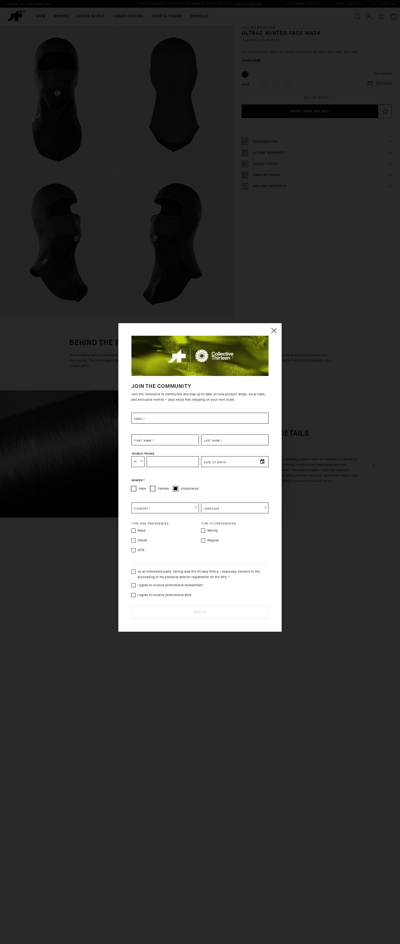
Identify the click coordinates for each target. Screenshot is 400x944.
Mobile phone (143, 453)
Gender (138, 480)
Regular (213, 540)
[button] (165, 508)
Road (141, 530)
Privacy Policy (207, 571)
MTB (141, 550)
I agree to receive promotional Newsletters (170, 585)
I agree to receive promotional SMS (164, 595)
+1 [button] (134, 461)
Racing (212, 530)
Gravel (142, 540)
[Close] (274, 330)
